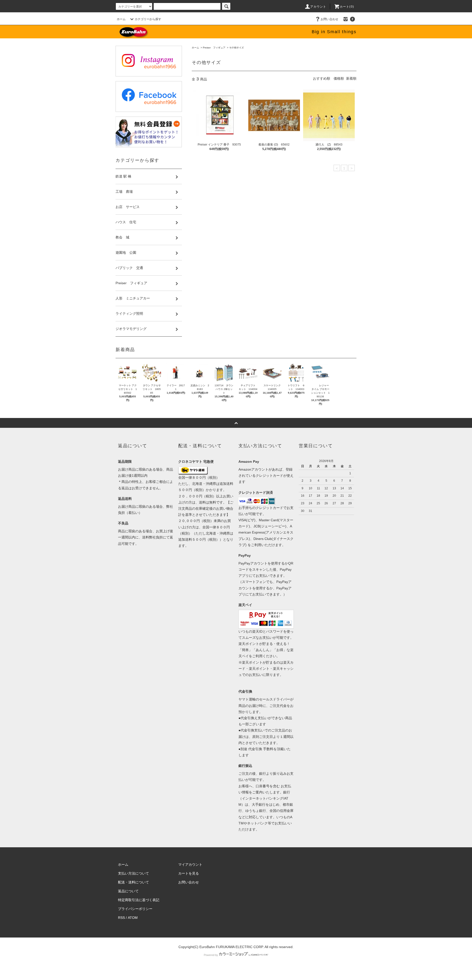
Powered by (211, 954)
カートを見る (188, 873)
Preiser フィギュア (214, 47)
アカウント (318, 6)
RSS (121, 918)
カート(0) (347, 6)
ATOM (133, 918)
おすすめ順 (321, 78)
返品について (128, 891)
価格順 (339, 78)
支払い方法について (133, 873)
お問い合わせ (329, 19)
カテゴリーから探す (148, 19)
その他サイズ (236, 47)
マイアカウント (190, 864)
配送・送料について (133, 882)
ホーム (121, 19)
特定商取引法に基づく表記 (138, 900)
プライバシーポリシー (135, 909)
